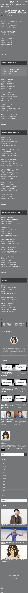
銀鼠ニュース (14, 2)
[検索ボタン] (26, 2)
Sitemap (16, 573)
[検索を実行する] (25, 454)
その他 (4, 475)
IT (3, 463)
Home (5, 573)
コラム (4, 469)
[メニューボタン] (2, 2)
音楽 (4, 490)
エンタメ (5, 466)
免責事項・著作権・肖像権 (14, 575)
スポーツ (5, 472)
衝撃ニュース (6, 487)
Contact (3, 450)
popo (14, 346)
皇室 (4, 481)
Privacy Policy (21, 573)
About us (8, 573)
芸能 (4, 15)
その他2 (4, 478)
